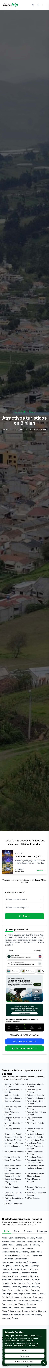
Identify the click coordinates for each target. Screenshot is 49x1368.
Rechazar (24, 1356)
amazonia (28, 1231)
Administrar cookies (24, 1361)
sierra (16, 1231)
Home (6, 430)
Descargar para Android (27, 1048)
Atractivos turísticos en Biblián (29, 430)
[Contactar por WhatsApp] (44, 1363)
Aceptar (24, 1350)
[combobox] (6, 899)
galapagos (42, 1231)
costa (6, 1231)
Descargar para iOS (27, 1041)
